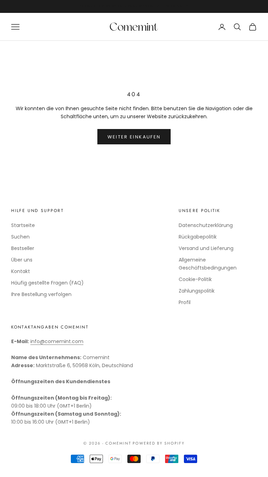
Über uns (21, 259)
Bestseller (22, 248)
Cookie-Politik (195, 279)
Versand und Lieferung (206, 248)
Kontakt (20, 271)
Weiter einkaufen (134, 137)
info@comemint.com (56, 341)
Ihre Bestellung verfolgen (41, 294)
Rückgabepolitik (198, 236)
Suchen (20, 236)
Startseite (23, 225)
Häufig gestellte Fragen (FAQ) (47, 282)
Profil (185, 302)
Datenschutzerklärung (206, 225)
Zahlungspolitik (197, 290)
